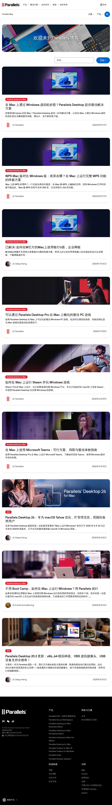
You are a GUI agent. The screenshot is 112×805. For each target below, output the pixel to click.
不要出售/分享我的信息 (91, 785)
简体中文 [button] (11, 800)
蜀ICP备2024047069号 (12, 733)
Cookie (84, 774)
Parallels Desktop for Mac (60, 744)
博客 (51, 770)
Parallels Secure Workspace (61, 720)
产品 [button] (99, 14)
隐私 (83, 770)
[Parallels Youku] (3, 721)
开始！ (103, 60)
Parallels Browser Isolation (60, 759)
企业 (83, 716)
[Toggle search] (107, 14)
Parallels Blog (7, 14)
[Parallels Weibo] (13, 721)
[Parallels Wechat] (8, 721)
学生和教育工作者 (89, 720)
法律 (83, 782)
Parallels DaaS (55, 755)
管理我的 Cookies (88, 789)
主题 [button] (90, 14)
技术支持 (52, 782)
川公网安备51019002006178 (16, 735)
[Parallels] (11, 5)
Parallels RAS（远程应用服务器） (63, 716)
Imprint (84, 793)
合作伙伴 (52, 778)
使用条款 (85, 778)
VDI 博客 (52, 774)
